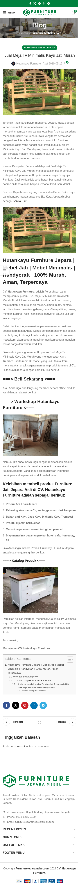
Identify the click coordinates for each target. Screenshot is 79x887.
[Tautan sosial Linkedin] (44, 3)
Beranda (23, 33)
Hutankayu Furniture (28, 63)
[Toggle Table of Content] (68, 659)
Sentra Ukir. (20, 201)
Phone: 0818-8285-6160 (21, 816)
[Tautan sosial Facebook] (30, 3)
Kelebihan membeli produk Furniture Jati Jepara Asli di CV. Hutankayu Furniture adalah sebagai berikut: (43, 686)
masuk (21, 746)
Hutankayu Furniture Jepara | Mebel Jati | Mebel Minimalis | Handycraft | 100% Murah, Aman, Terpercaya (36, 668)
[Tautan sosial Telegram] (48, 3)
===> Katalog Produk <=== (24, 561)
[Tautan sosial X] (34, 3)
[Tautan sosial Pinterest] (39, 3)
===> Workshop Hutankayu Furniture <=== (34, 680)
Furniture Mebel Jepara (46, 33)
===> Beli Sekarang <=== (29, 378)
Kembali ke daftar (39, 721)
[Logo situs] (39, 12)
